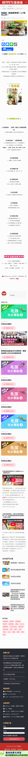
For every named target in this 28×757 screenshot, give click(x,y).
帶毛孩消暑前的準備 (9, 674)
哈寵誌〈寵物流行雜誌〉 (18, 706)
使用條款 (13, 749)
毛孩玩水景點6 (6, 324)
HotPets (8, 18)
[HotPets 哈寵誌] (12, 2)
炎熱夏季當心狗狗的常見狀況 (11, 683)
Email (4, 731)
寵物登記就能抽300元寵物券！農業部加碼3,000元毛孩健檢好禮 (13, 352)
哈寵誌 (10, 6)
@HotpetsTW (15, 714)
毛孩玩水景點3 (6, 434)
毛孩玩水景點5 (6, 380)
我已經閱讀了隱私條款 (11, 735)
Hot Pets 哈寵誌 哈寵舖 (17, 717)
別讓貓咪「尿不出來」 (9, 679)
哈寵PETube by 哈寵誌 (17, 711)
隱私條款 (20, 749)
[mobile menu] (26, 2)
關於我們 (7, 749)
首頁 (3, 6)
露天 (10, 276)
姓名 (4, 726)
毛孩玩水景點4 (6, 407)
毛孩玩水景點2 (6, 461)
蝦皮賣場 (14, 276)
